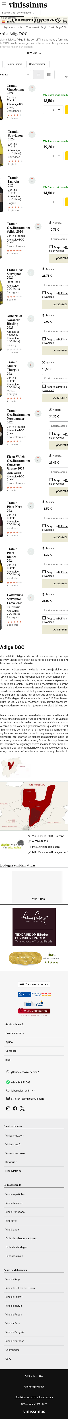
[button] (58, 20)
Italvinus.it (11, 1162)
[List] (38, 74)
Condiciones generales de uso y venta (34, 1397)
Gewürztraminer (37, 64)
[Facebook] (16, 1109)
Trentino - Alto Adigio (36, 27)
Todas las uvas (14, 1256)
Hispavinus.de (13, 1170)
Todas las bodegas (16, 1247)
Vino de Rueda (13, 1314)
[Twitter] (23, 1109)
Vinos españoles (15, 1194)
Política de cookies (34, 1376)
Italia (19, 27)
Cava (8, 1358)
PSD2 (26, 994)
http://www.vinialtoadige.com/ (50, 852)
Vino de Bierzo (13, 1305)
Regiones (8, 27)
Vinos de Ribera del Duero (20, 1288)
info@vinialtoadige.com (46, 846)
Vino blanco (12, 1229)
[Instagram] (9, 1109)
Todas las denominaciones (21, 1238)
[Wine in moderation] (34, 1012)
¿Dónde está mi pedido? (25, 1072)
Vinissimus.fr (13, 1144)
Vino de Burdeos (14, 1341)
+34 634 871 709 (20, 1082)
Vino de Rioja (12, 1279)
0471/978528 (40, 841)
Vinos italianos (13, 1203)
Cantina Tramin (14, 64)
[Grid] (49, 74)
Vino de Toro (12, 1323)
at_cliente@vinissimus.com (27, 1098)
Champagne (12, 1349)
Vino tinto (11, 1220)
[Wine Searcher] (34, 958)
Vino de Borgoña (14, 1332)
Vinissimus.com (14, 1135)
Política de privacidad (34, 1387)
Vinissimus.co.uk (15, 1153)
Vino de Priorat (13, 1296)
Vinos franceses (15, 1212)
